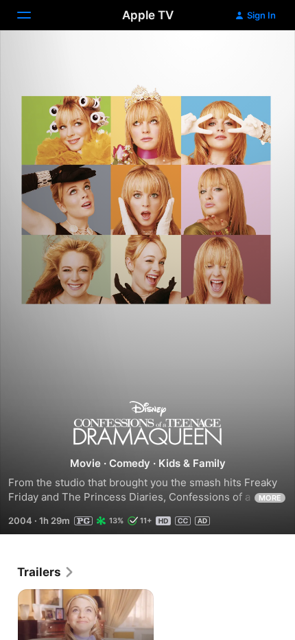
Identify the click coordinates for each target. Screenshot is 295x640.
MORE (270, 498)
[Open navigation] (32, 15)
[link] (46, 572)
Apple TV (148, 15)
